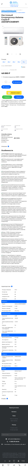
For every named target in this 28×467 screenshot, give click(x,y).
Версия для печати (14, 407)
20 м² (4, 62)
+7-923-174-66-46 (14, 6)
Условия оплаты (14, 427)
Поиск (14, 415)
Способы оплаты (6, 134)
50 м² (24, 62)
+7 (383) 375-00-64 (14, 5)
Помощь (14, 424)
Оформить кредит (15, 92)
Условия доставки (14, 429)
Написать (18, 97)
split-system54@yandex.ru (14, 439)
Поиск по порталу (14, 418)
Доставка (17, 138)
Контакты (14, 411)
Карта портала (14, 420)
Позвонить (7, 97)
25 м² (9, 62)
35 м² (19, 62)
